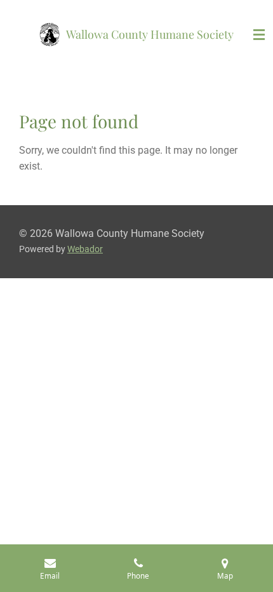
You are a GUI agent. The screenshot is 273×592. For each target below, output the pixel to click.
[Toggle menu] (259, 35)
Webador (85, 249)
